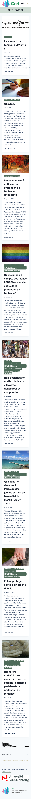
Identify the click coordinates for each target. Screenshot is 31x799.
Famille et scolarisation (12, 363)
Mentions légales (7, 760)
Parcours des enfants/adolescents (11, 268)
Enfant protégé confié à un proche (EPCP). (15, 585)
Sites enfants (6, 754)
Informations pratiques (17, 760)
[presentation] (15, 25)
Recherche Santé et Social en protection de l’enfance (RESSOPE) (14, 187)
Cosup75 (9, 103)
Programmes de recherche (12, 369)
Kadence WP (6, 772)
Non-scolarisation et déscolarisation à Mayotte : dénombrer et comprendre (14, 385)
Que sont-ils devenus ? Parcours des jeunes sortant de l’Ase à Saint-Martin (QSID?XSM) (14, 492)
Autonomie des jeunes (11, 471)
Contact (26, 760)
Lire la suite (9, 72)
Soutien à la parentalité (12, 665)
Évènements (8, 360)
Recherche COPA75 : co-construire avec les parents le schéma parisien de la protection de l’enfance (15, 682)
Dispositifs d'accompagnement (14, 265)
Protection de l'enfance (12, 99)
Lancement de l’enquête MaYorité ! (15, 45)
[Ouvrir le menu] (27, 3)
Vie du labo (8, 37)
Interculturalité (10, 571)
